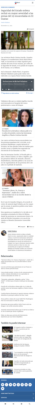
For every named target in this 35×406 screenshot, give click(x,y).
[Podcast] (21, 404)
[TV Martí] (5, 404)
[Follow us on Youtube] (14, 384)
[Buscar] (29, 404)
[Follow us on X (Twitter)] (6, 384)
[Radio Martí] (13, 404)
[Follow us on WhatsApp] (18, 384)
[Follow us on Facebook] (2, 384)
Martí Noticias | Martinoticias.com (14, 84)
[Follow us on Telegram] (10, 384)
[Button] (30, 29)
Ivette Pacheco (5, 22)
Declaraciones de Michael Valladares (15, 81)
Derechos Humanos (8, 7)
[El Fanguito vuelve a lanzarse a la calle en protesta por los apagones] (7, 330)
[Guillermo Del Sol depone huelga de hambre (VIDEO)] (7, 347)
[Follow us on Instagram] (22, 384)
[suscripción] (2, 388)
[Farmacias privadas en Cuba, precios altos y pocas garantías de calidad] (7, 372)
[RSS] (26, 384)
